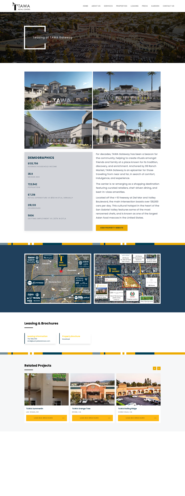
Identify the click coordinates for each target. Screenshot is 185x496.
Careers (155, 6)
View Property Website (111, 228)
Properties (121, 6)
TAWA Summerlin (34, 408)
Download (66, 339)
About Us (96, 6)
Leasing (135, 6)
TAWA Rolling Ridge (127, 408)
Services (108, 6)
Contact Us (168, 6)
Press (145, 6)
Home (85, 6)
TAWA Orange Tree (81, 408)
